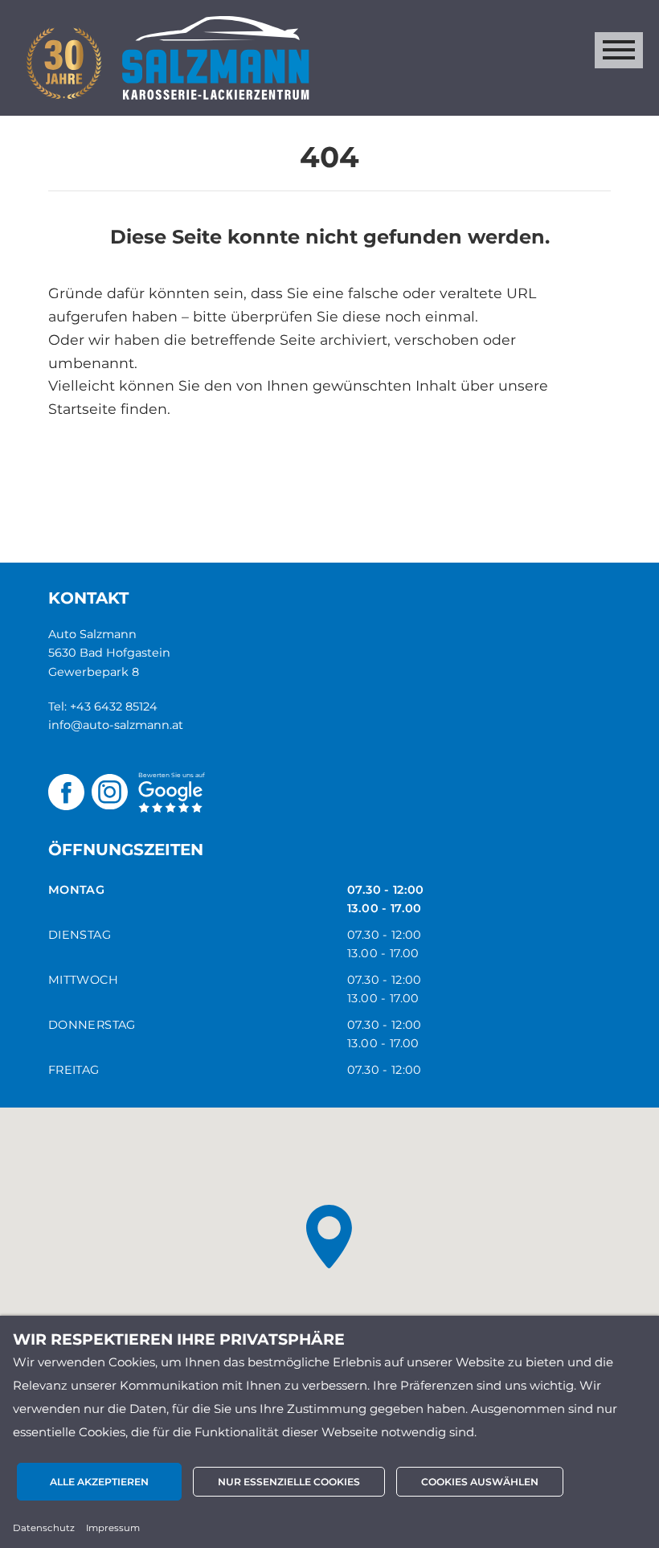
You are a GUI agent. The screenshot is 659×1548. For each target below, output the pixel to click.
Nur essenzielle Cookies (289, 1482)
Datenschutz (44, 1528)
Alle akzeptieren (99, 1482)
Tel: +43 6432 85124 (103, 706)
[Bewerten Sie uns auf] (170, 790)
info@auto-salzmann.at (115, 725)
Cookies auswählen (479, 1482)
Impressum (113, 1528)
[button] (329, 1236)
